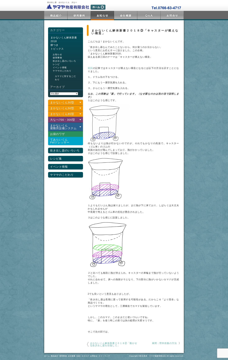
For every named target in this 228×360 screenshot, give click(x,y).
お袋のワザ (57, 134)
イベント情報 (60, 67)
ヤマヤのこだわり (62, 71)
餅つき (54, 45)
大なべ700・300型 (62, 119)
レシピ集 (56, 158)
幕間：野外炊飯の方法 (164, 343)
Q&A (149, 15)
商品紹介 (55, 15)
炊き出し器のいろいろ (64, 61)
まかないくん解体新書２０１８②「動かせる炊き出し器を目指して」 (113, 344)
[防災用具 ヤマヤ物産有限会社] (75, 7)
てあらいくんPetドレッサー (59, 141)
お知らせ (57, 54)
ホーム (47, 356)
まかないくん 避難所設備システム (63, 127)
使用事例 (79, 15)
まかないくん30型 (62, 102)
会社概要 (125, 15)
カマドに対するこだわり (65, 78)
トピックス (102, 15)
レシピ (56, 64)
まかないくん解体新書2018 (64, 39)
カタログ (85, 356)
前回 (90, 68)
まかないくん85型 (62, 114)
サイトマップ (104, 356)
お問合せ (172, 15)
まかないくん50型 (62, 108)
